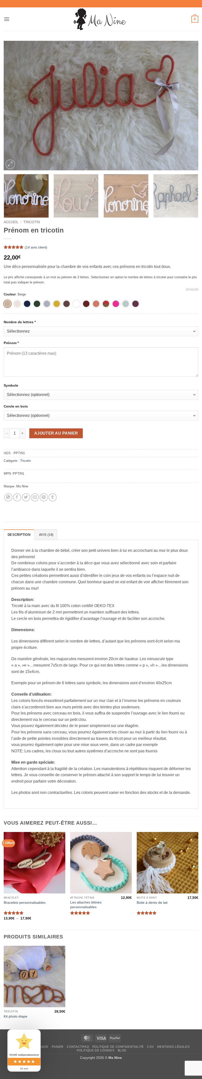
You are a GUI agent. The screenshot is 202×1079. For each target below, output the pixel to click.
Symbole (11, 385)
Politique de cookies (95, 1050)
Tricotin (31, 222)
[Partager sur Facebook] (17, 497)
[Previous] (13, 105)
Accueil (11, 222)
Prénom (11, 343)
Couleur (10, 294)
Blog (122, 1050)
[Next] (188, 105)
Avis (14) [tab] (46, 535)
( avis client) (36, 247)
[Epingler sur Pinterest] (44, 497)
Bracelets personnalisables (25, 902)
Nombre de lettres (20, 322)
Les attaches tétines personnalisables (85, 904)
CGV (150, 1047)
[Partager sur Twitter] (26, 497)
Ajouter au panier (56, 433)
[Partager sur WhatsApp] (8, 497)
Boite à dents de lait (152, 902)
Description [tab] (19, 535)
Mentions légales (173, 1047)
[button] (7, 19)
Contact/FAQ (78, 1047)
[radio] (7, 303)
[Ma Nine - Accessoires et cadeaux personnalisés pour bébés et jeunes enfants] (101, 19)
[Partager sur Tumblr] (53, 497)
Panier (58, 1047)
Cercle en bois (16, 406)
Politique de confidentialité (118, 1047)
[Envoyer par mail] (35, 497)
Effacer (192, 289)
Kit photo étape (15, 1016)
